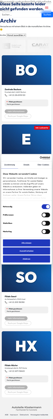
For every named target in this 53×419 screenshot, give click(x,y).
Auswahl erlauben (27, 251)
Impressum (14, 415)
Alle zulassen (26, 243)
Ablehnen (26, 259)
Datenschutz (24, 415)
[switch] (46, 215)
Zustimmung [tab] (9, 165)
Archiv (3, 35)
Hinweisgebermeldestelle (39, 415)
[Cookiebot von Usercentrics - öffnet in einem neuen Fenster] (37, 157)
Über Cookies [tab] (43, 165)
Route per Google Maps (18, 116)
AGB (6, 415)
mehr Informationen (16, 111)
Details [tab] (27, 165)
